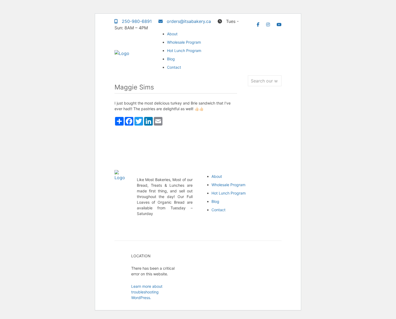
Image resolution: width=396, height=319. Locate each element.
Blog (171, 59)
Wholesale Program (184, 42)
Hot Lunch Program (184, 50)
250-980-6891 (136, 21)
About (172, 34)
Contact (174, 67)
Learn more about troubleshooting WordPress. (146, 292)
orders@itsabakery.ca (188, 21)
